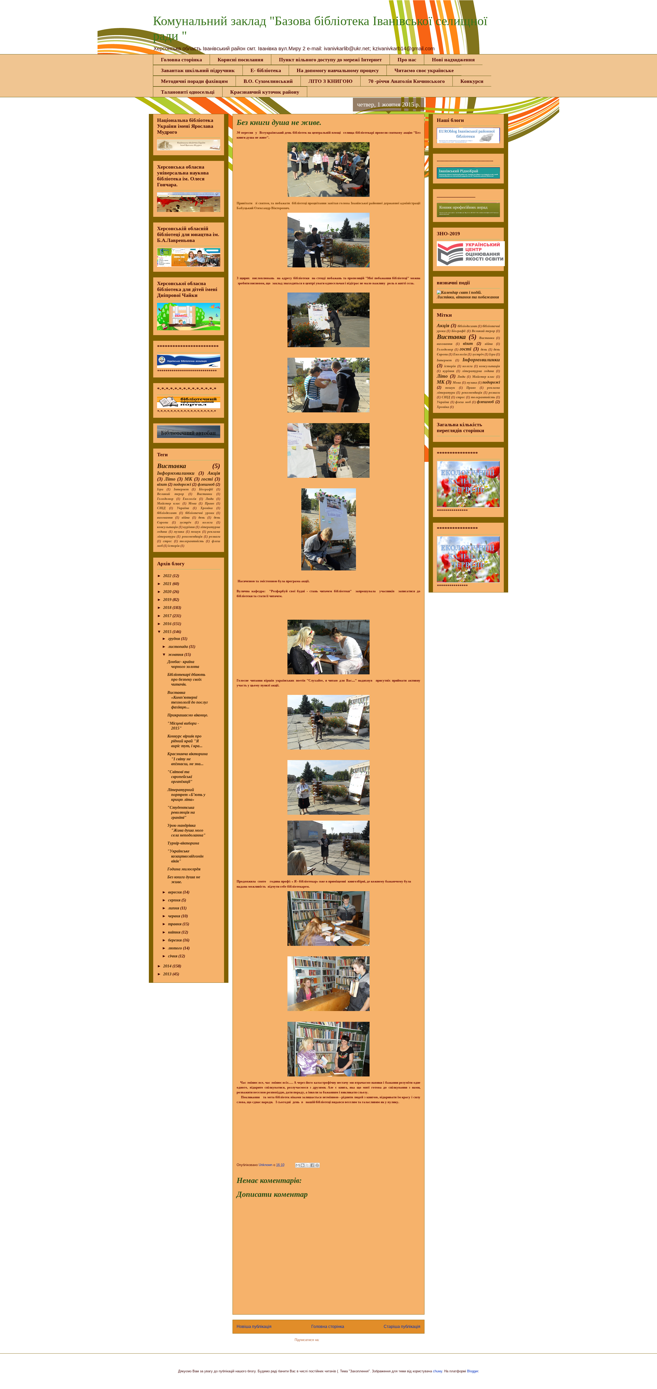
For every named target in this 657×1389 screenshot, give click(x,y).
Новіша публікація (254, 1326)
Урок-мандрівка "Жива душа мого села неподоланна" (186, 830)
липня (174, 908)
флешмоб (206, 484)
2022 (167, 576)
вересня (175, 892)
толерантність (192, 541)
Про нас (407, 59)
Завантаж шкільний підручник (198, 70)
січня (173, 956)
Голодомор (165, 499)
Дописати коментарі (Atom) (341, 1340)
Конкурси (472, 81)
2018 (167, 607)
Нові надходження (453, 59)
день (201, 517)
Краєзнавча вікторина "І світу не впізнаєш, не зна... (187, 759)
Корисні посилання (240, 59)
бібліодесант (167, 513)
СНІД (161, 508)
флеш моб (463, 402)
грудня (174, 638)
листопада (178, 646)
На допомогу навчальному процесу (338, 70)
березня (175, 940)
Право (209, 503)
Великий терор (170, 494)
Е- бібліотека (265, 70)
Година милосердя (183, 869)
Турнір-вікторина (183, 843)
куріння (189, 527)
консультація (167, 527)
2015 (167, 631)
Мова (192, 503)
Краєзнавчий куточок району (264, 92)
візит (162, 484)
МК (188, 479)
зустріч (185, 522)
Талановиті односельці (188, 92)
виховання (165, 517)
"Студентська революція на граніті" (181, 812)
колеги (207, 522)
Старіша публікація (402, 1326)
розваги (214, 536)
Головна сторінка (181, 59)
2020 (167, 591)
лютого (175, 948)
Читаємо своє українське (424, 70)
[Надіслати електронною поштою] (297, 1165)
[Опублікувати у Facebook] (312, 1165)
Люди (210, 499)
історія (174, 546)
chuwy (437, 1371)
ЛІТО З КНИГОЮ (330, 81)
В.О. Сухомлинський (268, 81)
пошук (196, 531)
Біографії (206, 489)
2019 (167, 599)
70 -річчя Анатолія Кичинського (406, 81)
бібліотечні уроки (199, 513)
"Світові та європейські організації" (179, 777)
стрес (167, 541)
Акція (214, 473)
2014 (167, 966)
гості (207, 479)
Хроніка (206, 508)
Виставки (204, 494)
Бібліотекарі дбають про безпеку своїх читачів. (186, 679)
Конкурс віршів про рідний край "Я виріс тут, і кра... (184, 741)
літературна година (478, 371)
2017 (167, 616)
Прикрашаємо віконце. (187, 715)
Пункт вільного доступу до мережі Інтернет (330, 59)
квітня (174, 932)
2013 (167, 974)
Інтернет (181, 489)
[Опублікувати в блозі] (302, 1165)
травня (175, 924)
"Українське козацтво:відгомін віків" (185, 856)
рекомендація (192, 536)
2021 (167, 583)
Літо (170, 479)
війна (186, 517)
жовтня (176, 654)
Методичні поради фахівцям (194, 81)
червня (174, 916)
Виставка (171, 466)
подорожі (182, 484)
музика (179, 531)
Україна (183, 508)
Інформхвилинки (176, 473)
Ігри (160, 489)
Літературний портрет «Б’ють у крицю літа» (186, 795)
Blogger (472, 1371)
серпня (174, 900)
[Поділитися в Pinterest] (317, 1165)
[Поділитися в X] (307, 1165)
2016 (167, 623)
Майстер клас (168, 503)
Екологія (189, 499)
